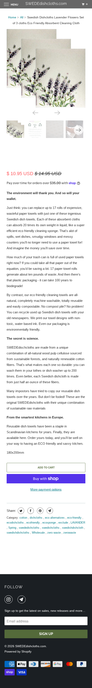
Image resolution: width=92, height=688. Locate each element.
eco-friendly (74, 517)
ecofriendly (33, 522)
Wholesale (39, 532)
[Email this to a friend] (49, 511)
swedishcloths (51, 527)
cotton (23, 517)
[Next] (57, 112)
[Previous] (35, 112)
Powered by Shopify (17, 651)
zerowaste (69, 532)
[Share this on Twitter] (20, 511)
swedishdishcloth (73, 527)
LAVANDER (78, 522)
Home (12, 17)
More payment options (46, 489)
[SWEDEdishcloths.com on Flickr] (16, 599)
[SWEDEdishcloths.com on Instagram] (9, 599)
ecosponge (49, 522)
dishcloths (36, 517)
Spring (12, 527)
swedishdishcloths (18, 532)
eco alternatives (55, 517)
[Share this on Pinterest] (39, 511)
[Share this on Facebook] (30, 511)
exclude (63, 522)
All (21, 17)
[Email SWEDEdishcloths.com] (22, 599)
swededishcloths (29, 527)
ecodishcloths (16, 522)
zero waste (54, 532)
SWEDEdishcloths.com (30, 646)
